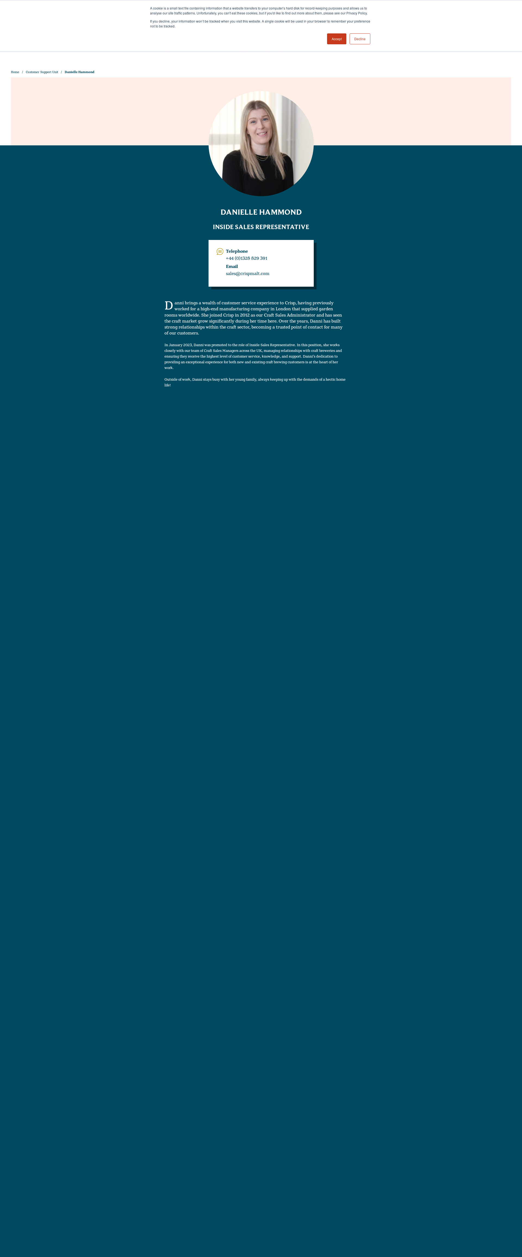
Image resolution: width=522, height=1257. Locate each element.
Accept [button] (337, 38)
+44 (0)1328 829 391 (246, 258)
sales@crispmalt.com (247, 274)
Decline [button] (360, 38)
